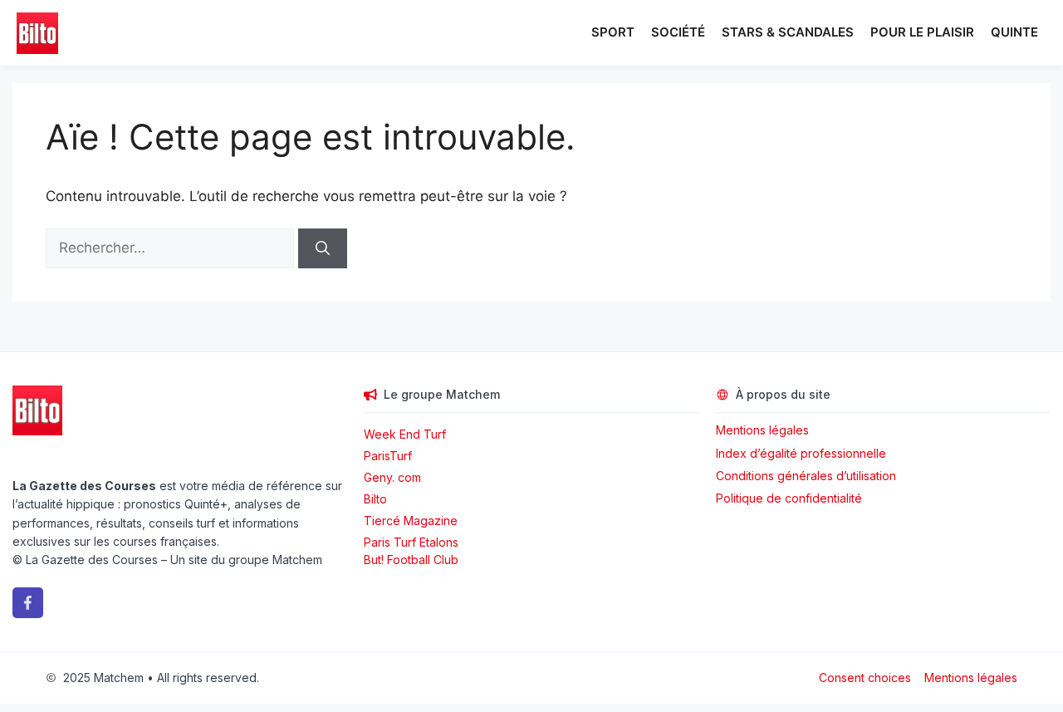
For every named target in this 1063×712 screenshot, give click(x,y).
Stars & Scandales (788, 32)
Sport (612, 32)
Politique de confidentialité (789, 498)
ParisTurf (388, 456)
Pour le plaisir (922, 32)
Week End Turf (405, 434)
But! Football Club (411, 559)
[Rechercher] (322, 248)
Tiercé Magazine (411, 520)
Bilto (375, 499)
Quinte (1014, 32)
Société (678, 32)
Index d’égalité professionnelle (802, 453)
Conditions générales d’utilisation (806, 476)
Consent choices (865, 677)
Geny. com (392, 477)
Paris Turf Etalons (411, 542)
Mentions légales (762, 430)
